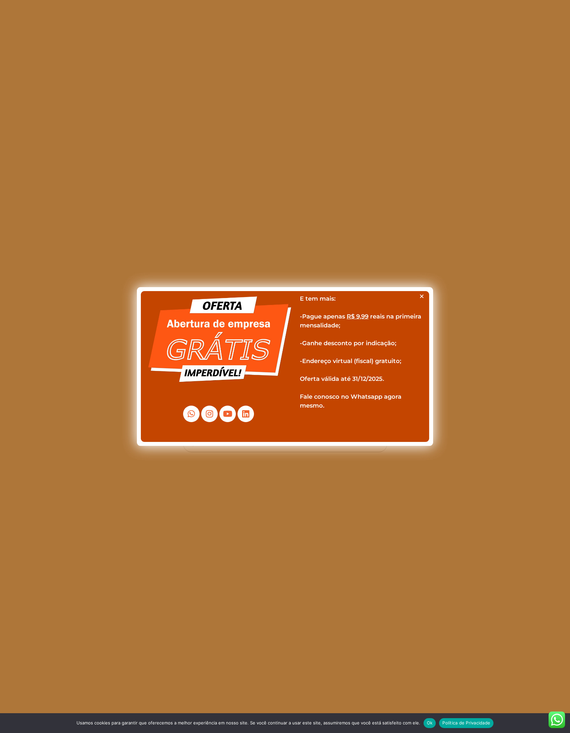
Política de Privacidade (466, 722)
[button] (421, 296)
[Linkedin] (246, 414)
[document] (285, 366)
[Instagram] (209, 414)
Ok (430, 722)
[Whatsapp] (191, 414)
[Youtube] (227, 414)
